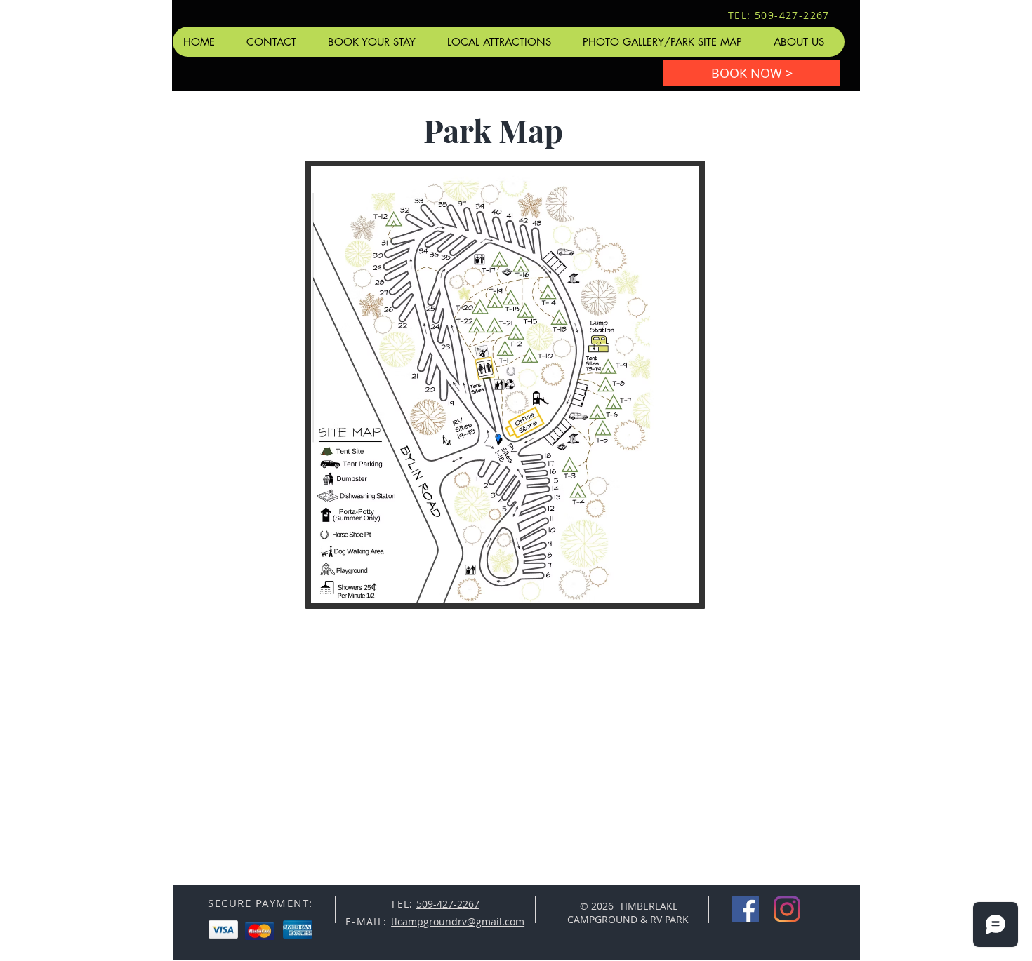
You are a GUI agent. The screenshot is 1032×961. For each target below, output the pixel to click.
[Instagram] (787, 909)
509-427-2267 (447, 903)
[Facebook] (745, 909)
